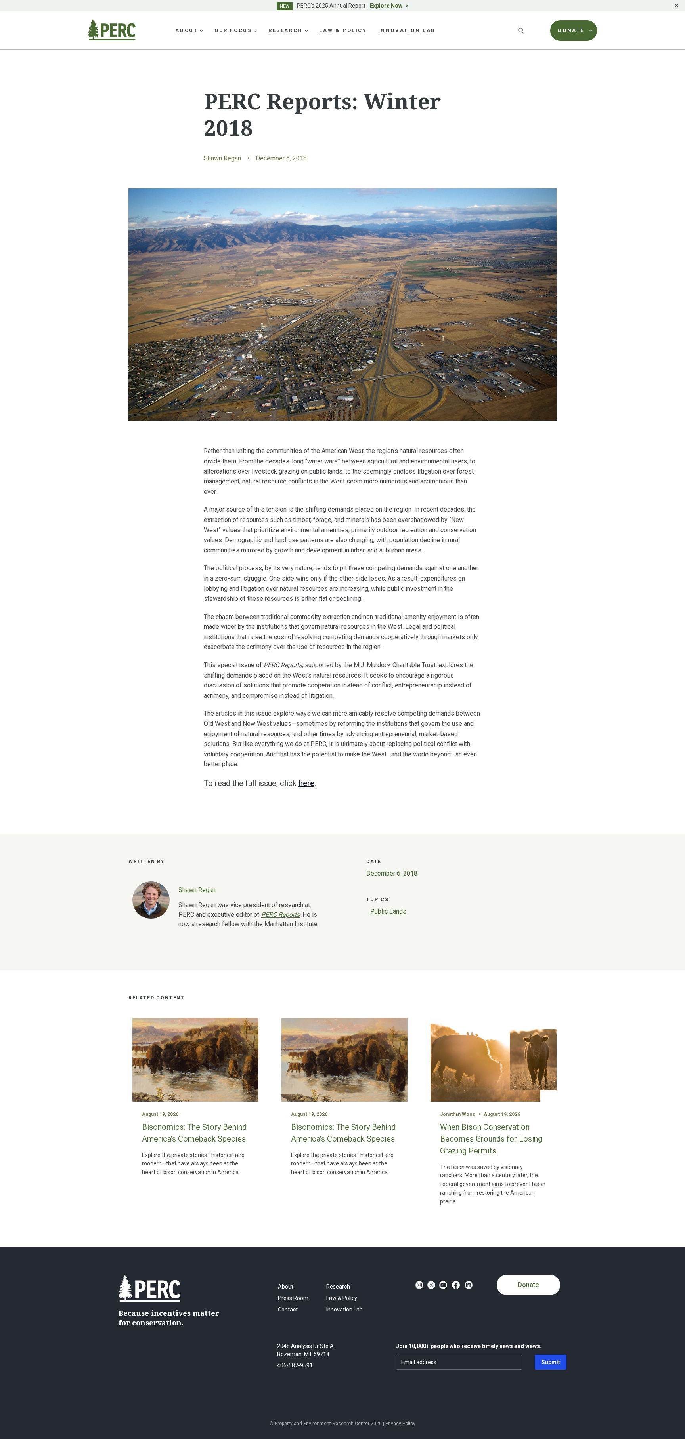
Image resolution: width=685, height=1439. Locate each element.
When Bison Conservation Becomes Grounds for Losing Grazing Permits (491, 1138)
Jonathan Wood (457, 1114)
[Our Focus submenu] (255, 30)
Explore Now (386, 5)
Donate (528, 1285)
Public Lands (388, 911)
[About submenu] (201, 30)
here (306, 783)
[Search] (521, 30)
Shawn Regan (222, 158)
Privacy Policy (400, 1423)
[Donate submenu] (591, 30)
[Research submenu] (306, 30)
